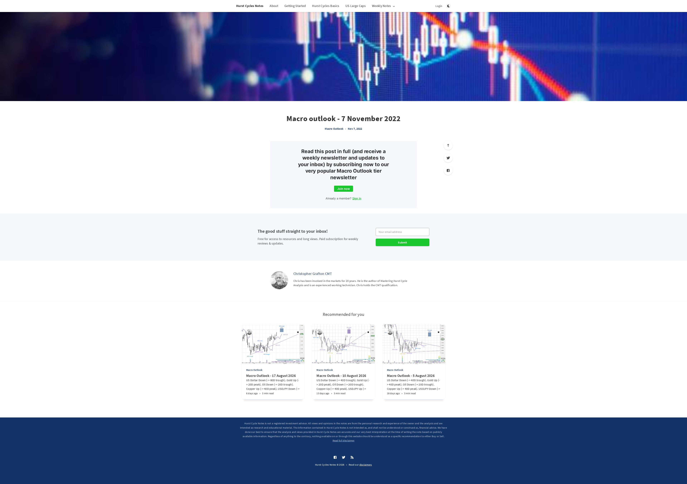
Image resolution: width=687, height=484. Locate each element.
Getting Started (295, 6)
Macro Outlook (334, 128)
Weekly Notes (381, 6)
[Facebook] (448, 170)
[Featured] (298, 332)
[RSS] (352, 457)
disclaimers (365, 464)
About (274, 6)
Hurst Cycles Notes (249, 6)
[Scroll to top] (448, 145)
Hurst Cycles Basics (325, 6)
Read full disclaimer (344, 440)
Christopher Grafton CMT (312, 273)
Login (438, 6)
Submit (402, 242)
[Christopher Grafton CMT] (279, 280)
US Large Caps (355, 6)
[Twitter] (448, 157)
